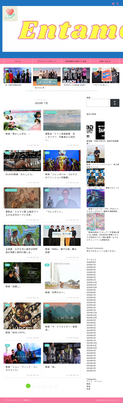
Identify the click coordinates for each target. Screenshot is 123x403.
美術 (88, 386)
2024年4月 (91, 333)
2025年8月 (91, 292)
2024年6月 (91, 328)
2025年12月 (92, 282)
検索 (88, 98)
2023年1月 (91, 371)
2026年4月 (91, 272)
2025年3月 (91, 305)
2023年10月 (92, 348)
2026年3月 (91, 275)
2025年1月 (91, 310)
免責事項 (26, 400)
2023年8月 (91, 353)
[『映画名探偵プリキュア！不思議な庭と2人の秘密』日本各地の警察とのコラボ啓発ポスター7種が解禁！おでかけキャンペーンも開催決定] (96, 222)
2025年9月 (91, 290)
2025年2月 (91, 308)
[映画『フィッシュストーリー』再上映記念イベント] (96, 154)
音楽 (88, 389)
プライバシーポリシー (47, 61)
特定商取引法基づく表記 (76, 61)
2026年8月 (91, 262)
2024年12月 (92, 313)
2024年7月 (91, 325)
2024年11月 (92, 315)
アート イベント (94, 381)
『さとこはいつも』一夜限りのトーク (103, 188)
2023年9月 (91, 350)
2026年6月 (91, 267)
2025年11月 (92, 285)
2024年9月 (91, 320)
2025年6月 (91, 297)
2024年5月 (91, 330)
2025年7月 (91, 295)
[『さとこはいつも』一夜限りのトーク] (96, 177)
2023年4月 (91, 363)
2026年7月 (91, 265)
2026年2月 (91, 277)
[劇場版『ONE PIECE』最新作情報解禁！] (96, 130)
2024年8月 (91, 323)
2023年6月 (91, 358)
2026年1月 (91, 280)
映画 (88, 384)
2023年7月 (91, 356)
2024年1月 (91, 340)
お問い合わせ (105, 61)
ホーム (18, 61)
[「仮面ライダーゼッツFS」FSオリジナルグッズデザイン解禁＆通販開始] (96, 198)
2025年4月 (91, 303)
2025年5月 (91, 300)
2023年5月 (91, 361)
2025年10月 (92, 287)
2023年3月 (91, 366)
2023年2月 (91, 368)
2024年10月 (92, 318)
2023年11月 (92, 345)
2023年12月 (92, 343)
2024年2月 (91, 338)
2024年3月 (91, 335)
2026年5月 (91, 270)
